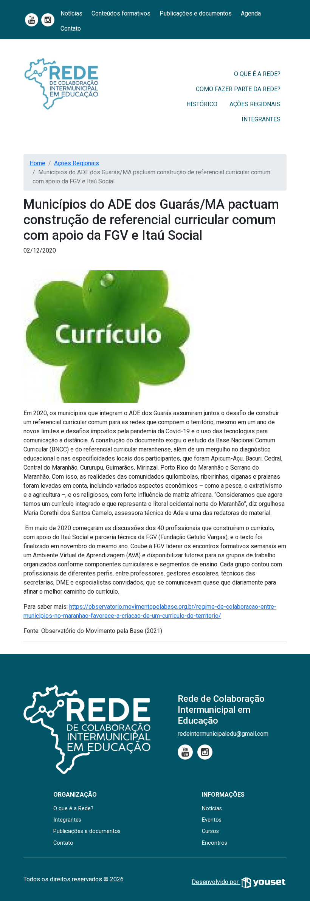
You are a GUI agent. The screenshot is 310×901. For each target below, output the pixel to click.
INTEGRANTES (261, 119)
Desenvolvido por (216, 881)
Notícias (71, 13)
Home (37, 163)
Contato (70, 28)
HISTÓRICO (201, 104)
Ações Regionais (76, 163)
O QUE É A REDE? (257, 74)
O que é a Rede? (73, 808)
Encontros (214, 843)
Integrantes (67, 820)
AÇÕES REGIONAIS (255, 104)
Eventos (212, 820)
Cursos (210, 831)
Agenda (251, 13)
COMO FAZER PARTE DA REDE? (238, 89)
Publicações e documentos (196, 13)
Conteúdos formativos (120, 13)
